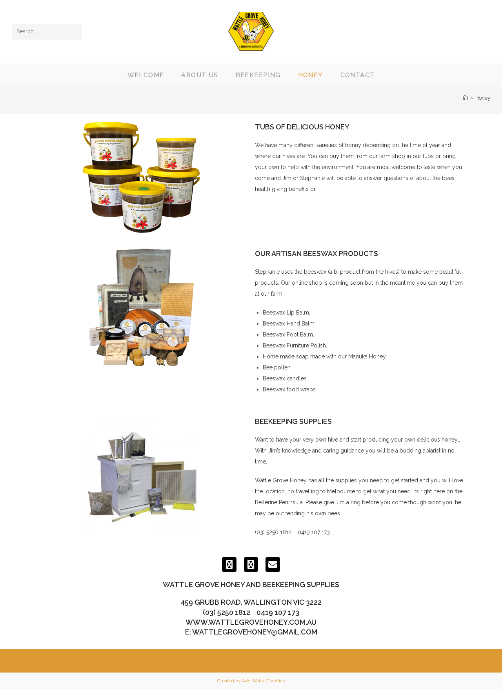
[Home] (465, 98)
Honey (482, 98)
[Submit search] (74, 32)
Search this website (36, 19)
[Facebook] (229, 564)
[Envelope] (273, 564)
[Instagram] (251, 564)
